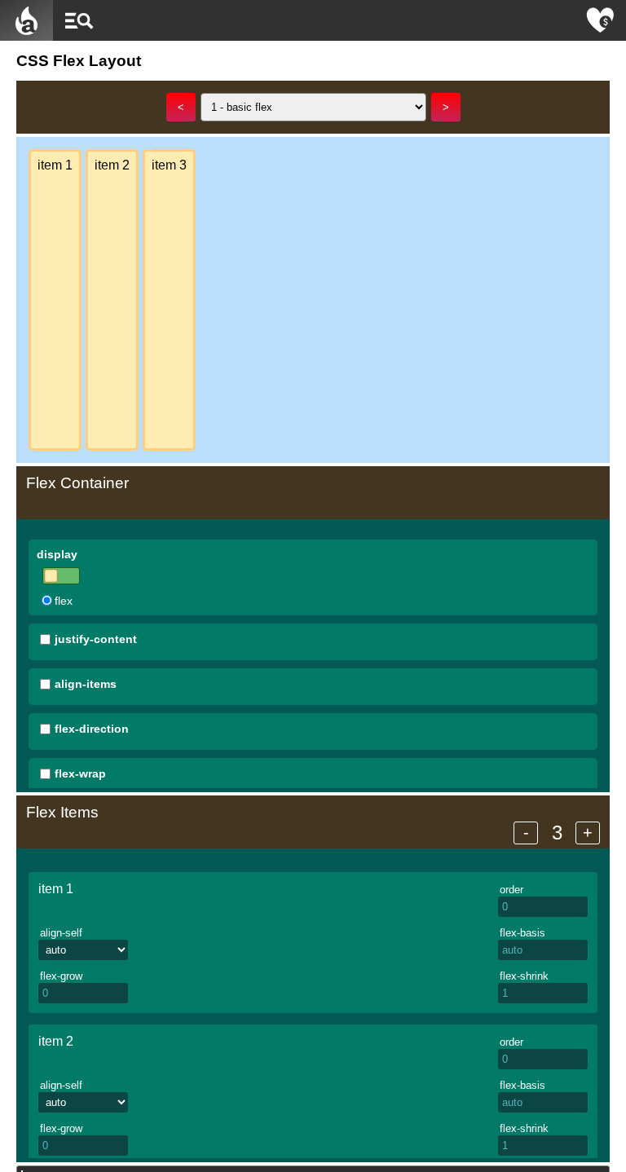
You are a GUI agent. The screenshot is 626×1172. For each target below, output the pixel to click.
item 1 (55, 889)
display (57, 554)
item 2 (55, 1041)
